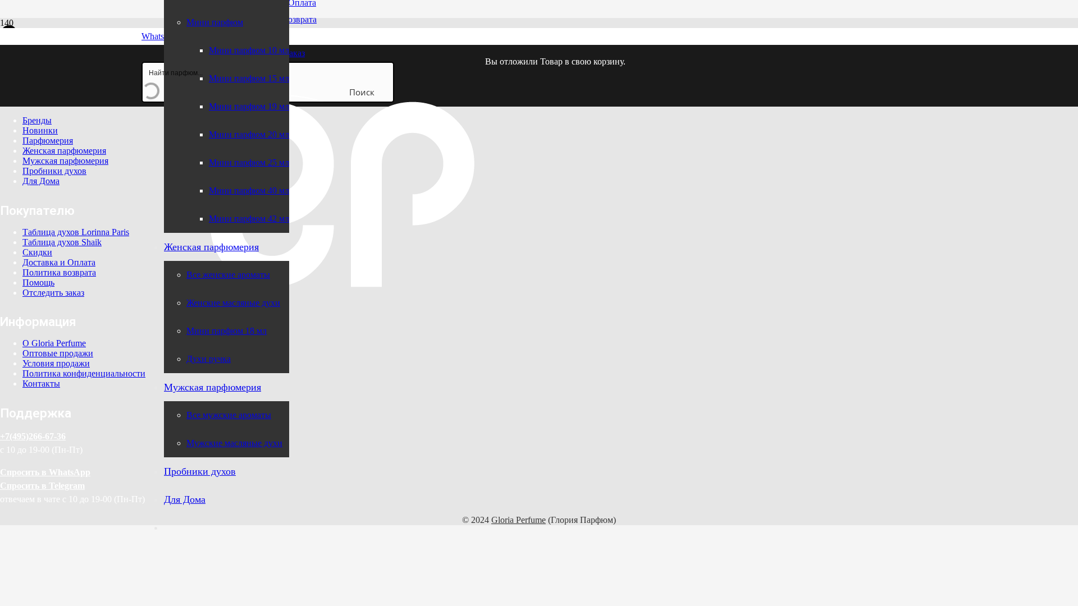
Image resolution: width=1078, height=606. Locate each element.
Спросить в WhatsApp (45, 472)
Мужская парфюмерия (65, 161)
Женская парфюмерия (64, 150)
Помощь (38, 282)
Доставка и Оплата (58, 262)
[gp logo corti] (341, 334)
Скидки (37, 252)
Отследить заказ (53, 292)
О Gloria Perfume (54, 343)
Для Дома (41, 181)
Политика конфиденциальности (83, 373)
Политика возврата (59, 272)
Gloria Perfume (518, 520)
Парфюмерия (47, 140)
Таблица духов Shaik (62, 242)
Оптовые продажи (57, 353)
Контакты (41, 383)
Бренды (37, 120)
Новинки (40, 130)
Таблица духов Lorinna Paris (75, 232)
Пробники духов (54, 171)
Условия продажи (56, 363)
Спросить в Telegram (42, 485)
